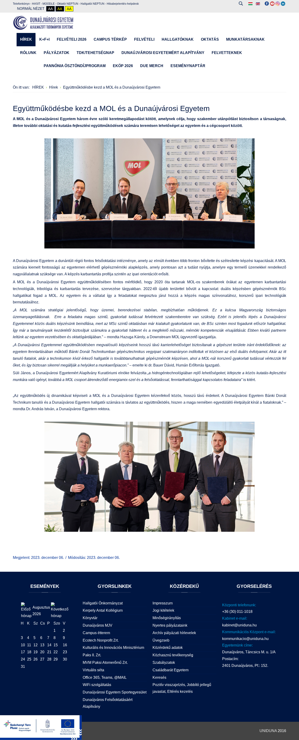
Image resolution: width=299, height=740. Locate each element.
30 (65, 659)
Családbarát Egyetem (171, 670)
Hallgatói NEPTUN (92, 3)
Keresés (241, 3)
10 (23, 645)
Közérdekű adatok (168, 648)
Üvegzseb (161, 640)
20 (42, 652)
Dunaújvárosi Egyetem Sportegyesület (114, 692)
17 (23, 652)
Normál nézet (30, 9)
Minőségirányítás (167, 618)
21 (49, 652)
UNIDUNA (268, 731)
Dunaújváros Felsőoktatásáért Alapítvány (107, 703)
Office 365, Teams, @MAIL (105, 677)
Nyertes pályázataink (170, 625)
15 (55, 645)
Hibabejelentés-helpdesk (123, 3)
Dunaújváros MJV (97, 625)
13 (42, 645)
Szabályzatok (164, 663)
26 (35, 659)
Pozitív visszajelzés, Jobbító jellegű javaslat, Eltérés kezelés (182, 688)
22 (55, 652)
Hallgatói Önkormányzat (103, 603)
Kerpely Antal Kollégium (103, 610)
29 (55, 659)
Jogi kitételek (163, 610)
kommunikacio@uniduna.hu (245, 639)
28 (49, 659)
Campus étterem (96, 633)
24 (23, 659)
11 (29, 645)
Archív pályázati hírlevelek (174, 633)
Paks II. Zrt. (92, 655)
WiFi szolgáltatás (97, 685)
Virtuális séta (93, 670)
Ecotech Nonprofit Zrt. (101, 640)
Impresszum (163, 603)
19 (35, 652)
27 (42, 659)
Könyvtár (90, 618)
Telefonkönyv (21, 3)
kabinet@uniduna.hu (239, 625)
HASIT (36, 3)
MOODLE (49, 3)
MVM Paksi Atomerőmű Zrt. (105, 663)
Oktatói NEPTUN (67, 3)
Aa (50, 9)
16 (65, 645)
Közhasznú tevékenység (173, 655)
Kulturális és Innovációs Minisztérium (113, 648)
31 (23, 666)
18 (29, 652)
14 (49, 645)
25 (29, 659)
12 (35, 645)
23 (65, 652)
